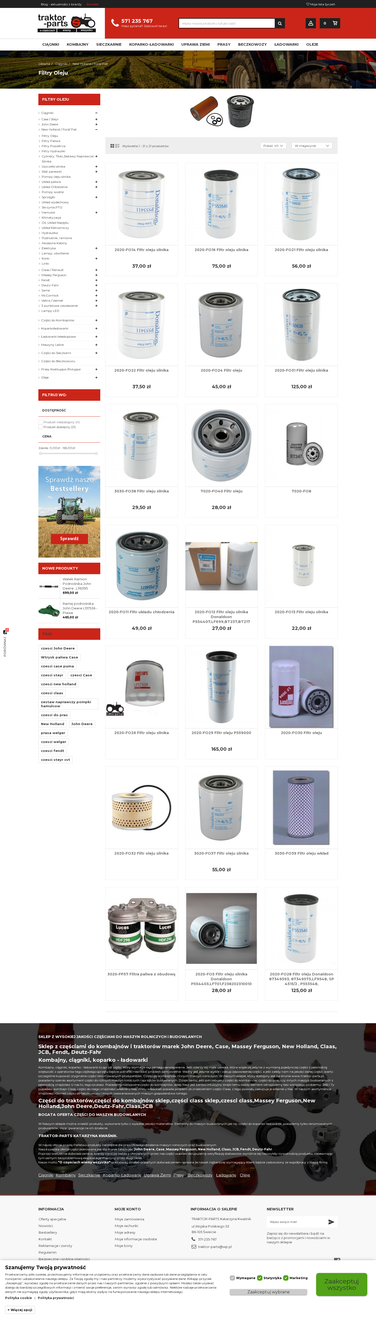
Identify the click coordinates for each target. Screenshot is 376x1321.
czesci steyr (52, 675)
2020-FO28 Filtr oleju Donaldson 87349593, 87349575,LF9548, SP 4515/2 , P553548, (301, 979)
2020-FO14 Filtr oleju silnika (142, 249)
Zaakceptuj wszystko (341, 1284)
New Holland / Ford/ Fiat (59, 129)
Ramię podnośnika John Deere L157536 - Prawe (80, 608)
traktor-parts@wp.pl (215, 1247)
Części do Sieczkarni (56, 353)
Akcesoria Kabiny (54, 243)
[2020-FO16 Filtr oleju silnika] (221, 204)
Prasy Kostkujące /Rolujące (61, 369)
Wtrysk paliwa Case (59, 657)
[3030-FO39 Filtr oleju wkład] (301, 808)
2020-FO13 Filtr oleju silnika (301, 612)
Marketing (299, 1278)
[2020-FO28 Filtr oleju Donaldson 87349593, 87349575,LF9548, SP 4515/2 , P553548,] (301, 928)
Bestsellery (48, 1232)
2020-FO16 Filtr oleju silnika (221, 249)
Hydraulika (50, 233)
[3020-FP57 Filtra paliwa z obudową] (141, 928)
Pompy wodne (53, 192)
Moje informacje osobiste (136, 1239)
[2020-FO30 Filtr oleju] (301, 687)
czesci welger (53, 742)
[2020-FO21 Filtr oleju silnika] (301, 204)
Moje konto (128, 1209)
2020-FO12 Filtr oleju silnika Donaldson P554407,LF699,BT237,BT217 (221, 617)
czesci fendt (52, 751)
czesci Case (81, 675)
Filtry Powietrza (53, 146)
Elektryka (49, 248)
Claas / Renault (52, 270)
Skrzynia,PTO (52, 207)
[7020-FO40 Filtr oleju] (221, 445)
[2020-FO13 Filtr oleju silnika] (301, 566)
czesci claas (52, 693)
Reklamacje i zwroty (55, 1246)
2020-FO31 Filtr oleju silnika (301, 370)
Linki (45, 263)
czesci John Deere (58, 648)
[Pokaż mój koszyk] (335, 23)
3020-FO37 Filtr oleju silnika (221, 853)
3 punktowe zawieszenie (59, 306)
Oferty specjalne (52, 1219)
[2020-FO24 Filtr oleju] (221, 325)
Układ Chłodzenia (55, 187)
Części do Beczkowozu (58, 361)
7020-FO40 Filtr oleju (221, 491)
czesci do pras (54, 715)
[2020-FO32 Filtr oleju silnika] (141, 808)
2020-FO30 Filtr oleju (301, 732)
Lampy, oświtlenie (55, 253)
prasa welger (53, 733)
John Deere (49, 124)
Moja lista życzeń (322, 4)
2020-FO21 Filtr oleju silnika (301, 249)
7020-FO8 (301, 491)
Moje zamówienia (129, 1219)
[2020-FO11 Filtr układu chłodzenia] (141, 566)
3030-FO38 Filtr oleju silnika (141, 491)
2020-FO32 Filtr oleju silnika (141, 853)
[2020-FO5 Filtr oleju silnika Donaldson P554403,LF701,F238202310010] (221, 928)
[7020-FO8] (301, 445)
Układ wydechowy (55, 202)
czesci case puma (57, 666)
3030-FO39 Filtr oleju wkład (301, 853)
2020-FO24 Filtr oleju (221, 370)
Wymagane (246, 1278)
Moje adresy (125, 1232)
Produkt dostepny (59, 427)
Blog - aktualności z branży (61, 4)
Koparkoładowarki (54, 328)
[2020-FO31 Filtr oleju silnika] (301, 325)
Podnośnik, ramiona (57, 238)
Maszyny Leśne (52, 345)
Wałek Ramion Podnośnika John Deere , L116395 (77, 583)
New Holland (52, 724)
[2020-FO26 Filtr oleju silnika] (141, 687)
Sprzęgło (48, 197)
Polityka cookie (18, 1298)
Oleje (45, 377)
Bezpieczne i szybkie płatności (64, 1259)
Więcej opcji (21, 1310)
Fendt (45, 280)
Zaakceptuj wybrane (268, 1292)
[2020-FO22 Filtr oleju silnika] (141, 325)
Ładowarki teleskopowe (58, 336)
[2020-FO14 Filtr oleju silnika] (141, 204)
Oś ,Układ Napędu (55, 223)
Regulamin (48, 1252)
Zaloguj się (310, 23)
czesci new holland (58, 684)
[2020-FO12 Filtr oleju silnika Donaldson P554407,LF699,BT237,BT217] (221, 566)
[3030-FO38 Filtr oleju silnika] (141, 445)
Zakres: (43, 448)
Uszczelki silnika (53, 166)
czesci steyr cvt (55, 760)
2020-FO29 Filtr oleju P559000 (221, 732)
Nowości (46, 1226)
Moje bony (123, 1246)
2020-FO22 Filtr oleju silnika (141, 370)
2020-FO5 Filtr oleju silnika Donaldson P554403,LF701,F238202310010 (221, 979)
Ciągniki (47, 113)
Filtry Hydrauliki (53, 151)
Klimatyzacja (51, 217)
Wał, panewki (52, 171)
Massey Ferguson (54, 275)
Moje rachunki (126, 1226)
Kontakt (93, 4)
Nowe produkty (60, 568)
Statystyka (272, 1278)
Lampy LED (50, 311)
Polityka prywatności (56, 1298)
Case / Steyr (50, 119)
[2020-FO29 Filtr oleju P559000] (221, 687)
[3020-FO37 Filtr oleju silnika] (221, 808)
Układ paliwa (51, 182)
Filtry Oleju (50, 136)
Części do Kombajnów (57, 320)
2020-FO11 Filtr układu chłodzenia (141, 612)
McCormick (50, 295)
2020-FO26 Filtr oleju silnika (141, 732)
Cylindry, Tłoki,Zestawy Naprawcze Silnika (68, 158)
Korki (45, 258)
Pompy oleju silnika (56, 177)
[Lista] (117, 145)
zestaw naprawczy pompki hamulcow (66, 704)
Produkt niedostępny (61, 422)
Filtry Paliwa (51, 141)
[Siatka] (112, 145)
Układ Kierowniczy (55, 228)
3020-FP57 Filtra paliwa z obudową (141, 974)
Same (45, 290)
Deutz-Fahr (50, 285)
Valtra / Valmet (52, 300)
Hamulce (48, 212)
